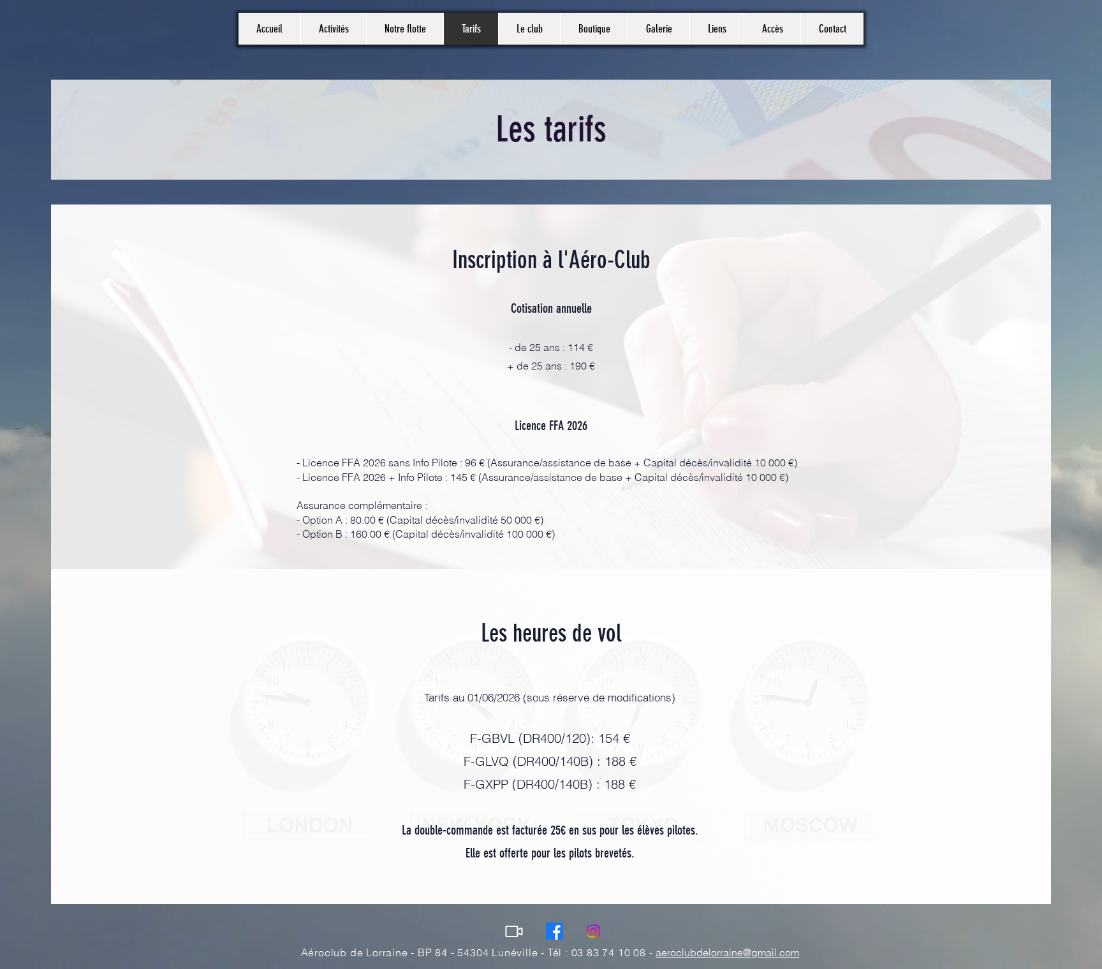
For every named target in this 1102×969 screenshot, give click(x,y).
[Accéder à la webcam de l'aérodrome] (513, 931)
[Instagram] (593, 931)
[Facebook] (554, 931)
